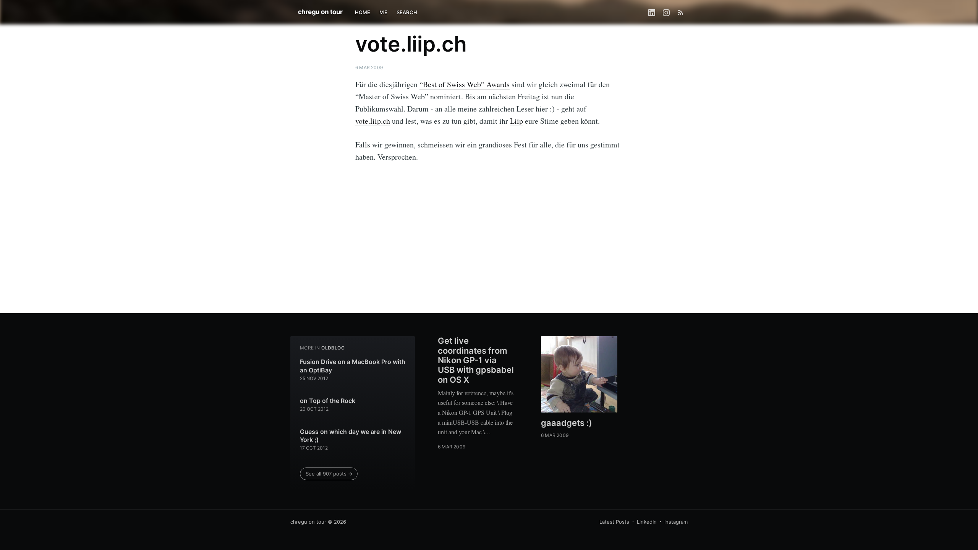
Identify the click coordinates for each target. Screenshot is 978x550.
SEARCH (407, 12)
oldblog (333, 348)
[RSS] (681, 12)
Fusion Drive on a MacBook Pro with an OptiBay (352, 366)
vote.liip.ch (372, 121)
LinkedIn (647, 522)
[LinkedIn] (651, 12)
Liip (516, 121)
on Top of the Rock (327, 400)
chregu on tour (320, 12)
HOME (363, 12)
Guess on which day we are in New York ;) (350, 436)
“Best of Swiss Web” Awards (464, 84)
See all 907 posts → (329, 474)
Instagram (676, 522)
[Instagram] (666, 12)
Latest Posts (614, 522)
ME (383, 12)
